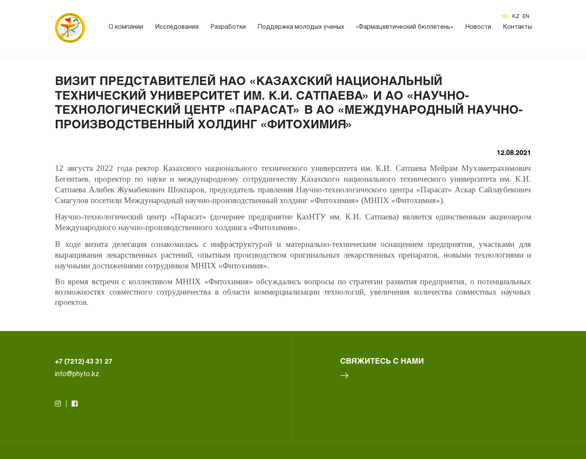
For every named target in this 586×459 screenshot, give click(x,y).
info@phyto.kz (77, 374)
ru (506, 16)
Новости (478, 27)
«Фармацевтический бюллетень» (404, 27)
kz (516, 16)
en (526, 16)
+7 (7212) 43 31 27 (83, 361)
